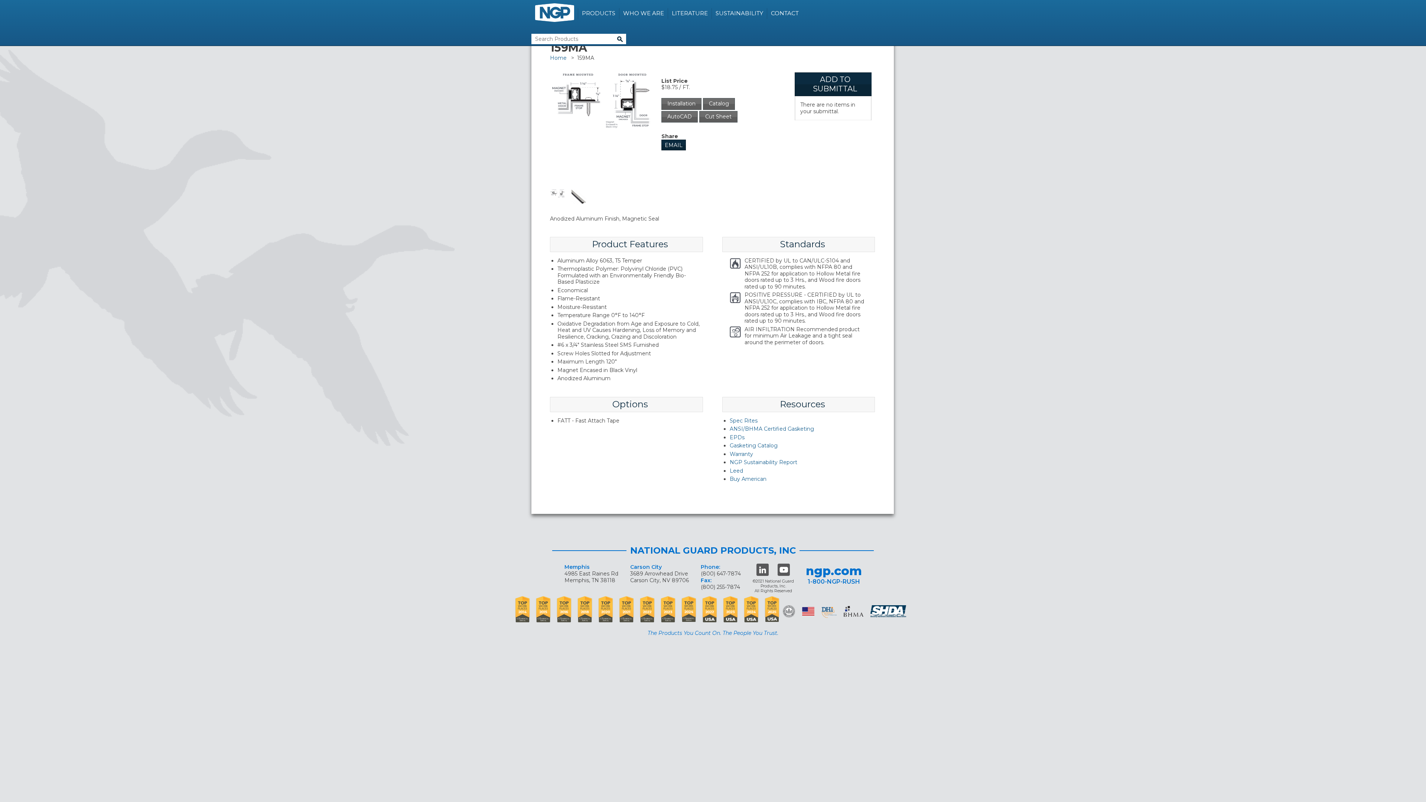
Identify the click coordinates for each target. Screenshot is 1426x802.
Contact (785, 13)
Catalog (719, 103)
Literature (690, 13)
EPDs (737, 437)
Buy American (748, 479)
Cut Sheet (718, 116)
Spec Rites (744, 420)
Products (598, 13)
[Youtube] (784, 570)
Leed (736, 470)
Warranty (741, 454)
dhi (829, 612)
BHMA (853, 611)
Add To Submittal (835, 84)
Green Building (789, 611)
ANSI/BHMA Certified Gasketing (772, 429)
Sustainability (739, 13)
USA (808, 611)
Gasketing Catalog (754, 445)
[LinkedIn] (762, 570)
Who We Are (643, 13)
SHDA (889, 611)
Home (558, 58)
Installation (681, 103)
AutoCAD (679, 116)
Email (674, 145)
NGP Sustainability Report (763, 462)
